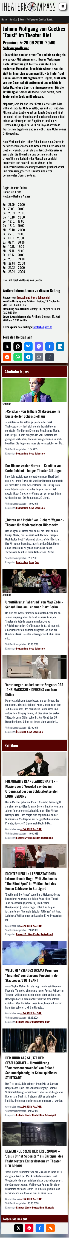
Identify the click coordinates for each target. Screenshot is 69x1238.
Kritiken (28, 837)
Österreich (21, 732)
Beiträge (13, 19)
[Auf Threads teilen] (17, 346)
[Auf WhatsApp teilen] (17, 357)
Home (4, 19)
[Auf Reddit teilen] (7, 357)
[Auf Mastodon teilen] (39, 346)
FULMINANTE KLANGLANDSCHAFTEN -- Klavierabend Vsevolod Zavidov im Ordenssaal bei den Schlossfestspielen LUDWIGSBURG (31, 789)
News (34, 297)
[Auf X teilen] (7, 346)
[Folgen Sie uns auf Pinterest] (29, 1228)
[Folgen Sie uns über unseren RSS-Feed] (50, 1228)
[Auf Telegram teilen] (28, 357)
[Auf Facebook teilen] (49, 346)
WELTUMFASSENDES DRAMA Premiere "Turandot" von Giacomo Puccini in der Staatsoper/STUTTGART (32, 975)
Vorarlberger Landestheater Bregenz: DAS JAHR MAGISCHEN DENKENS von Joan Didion (34, 689)
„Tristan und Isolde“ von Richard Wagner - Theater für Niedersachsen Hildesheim (34, 522)
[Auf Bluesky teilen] (28, 346)
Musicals (49, 1207)
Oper (37, 562)
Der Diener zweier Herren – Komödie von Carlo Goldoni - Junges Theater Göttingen (33, 468)
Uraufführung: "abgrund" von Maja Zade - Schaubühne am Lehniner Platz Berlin (34, 604)
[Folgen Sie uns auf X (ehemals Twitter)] (18, 1228)
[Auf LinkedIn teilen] (60, 346)
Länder (36, 837)
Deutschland (23, 297)
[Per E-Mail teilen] (39, 357)
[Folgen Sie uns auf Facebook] (40, 1228)
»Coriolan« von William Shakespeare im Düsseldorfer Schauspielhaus (32, 413)
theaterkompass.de (42, 327)
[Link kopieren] (49, 357)
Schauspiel (44, 297)
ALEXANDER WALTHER (31, 829)
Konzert (20, 837)
